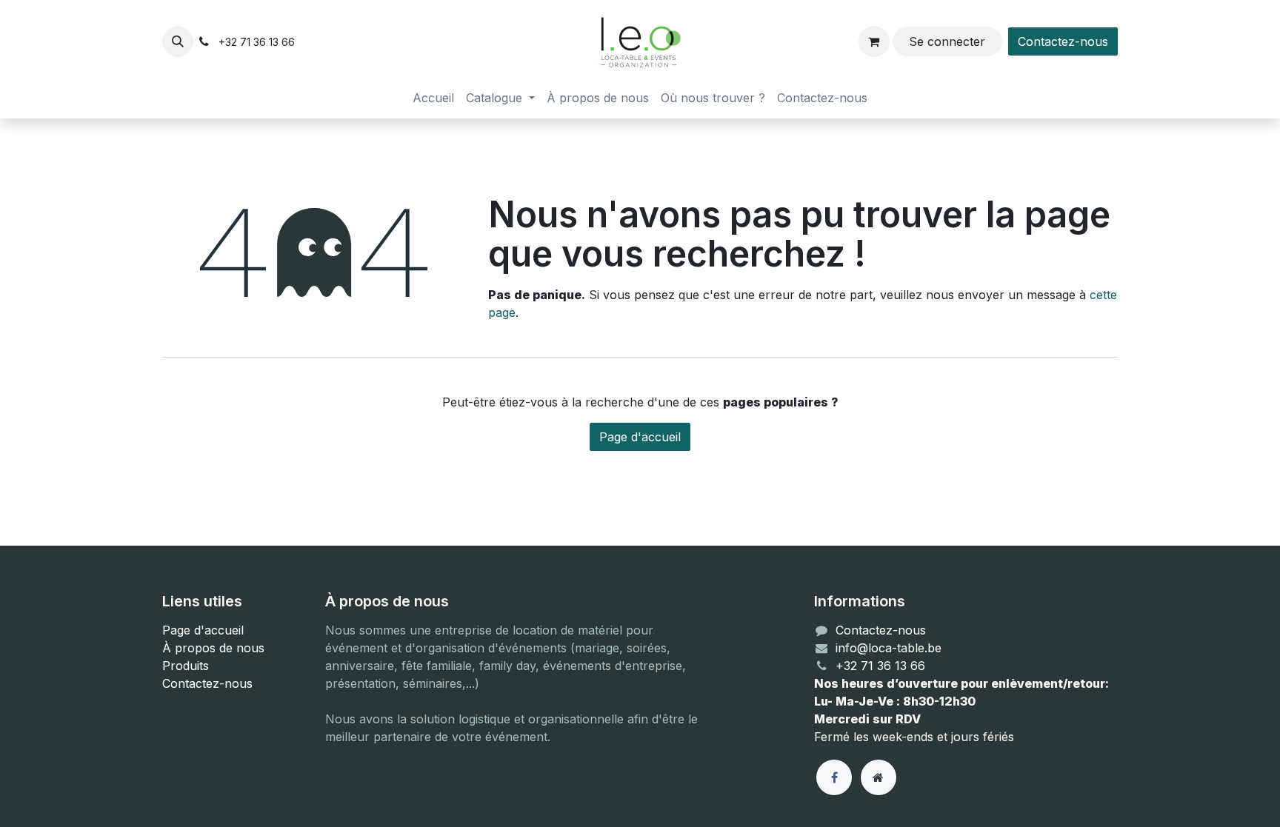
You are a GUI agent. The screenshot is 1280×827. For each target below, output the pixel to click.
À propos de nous (213, 647)
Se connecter (947, 41)
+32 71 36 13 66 (880, 665)
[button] (177, 41)
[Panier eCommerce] (874, 41)
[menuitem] (433, 98)
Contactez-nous (1063, 41)
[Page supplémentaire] (878, 777)
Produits (185, 665)
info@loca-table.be (888, 647)
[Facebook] (834, 777)
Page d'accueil (640, 436)
